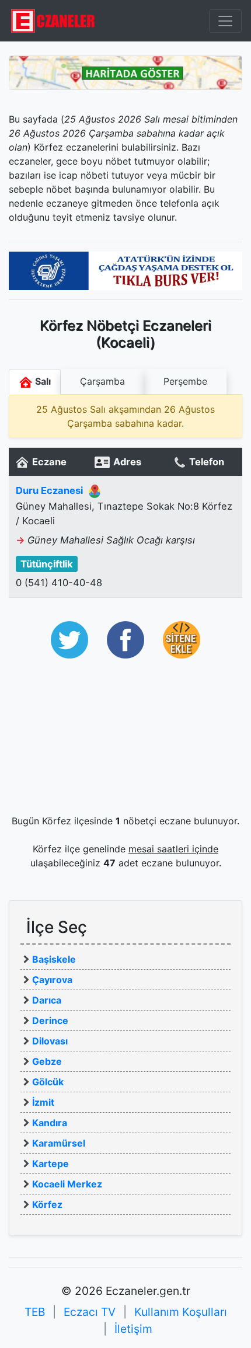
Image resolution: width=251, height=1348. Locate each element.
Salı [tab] (42, 381)
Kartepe (50, 1163)
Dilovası (50, 1041)
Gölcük (48, 1082)
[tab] (102, 382)
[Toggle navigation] (225, 21)
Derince (50, 1020)
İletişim (133, 1329)
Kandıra (49, 1122)
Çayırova (52, 979)
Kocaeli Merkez (67, 1184)
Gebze (47, 1061)
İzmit (43, 1102)
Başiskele (54, 959)
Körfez (47, 1204)
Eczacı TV (90, 1312)
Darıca (46, 1000)
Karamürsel (58, 1143)
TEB (35, 1312)
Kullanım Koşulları (180, 1312)
